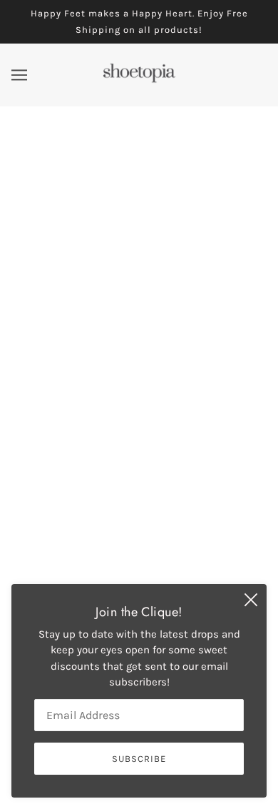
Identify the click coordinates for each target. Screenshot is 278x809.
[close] (251, 600)
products (159, 277)
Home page (147, 260)
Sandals (139, 532)
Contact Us (139, 554)
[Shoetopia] (139, 80)
